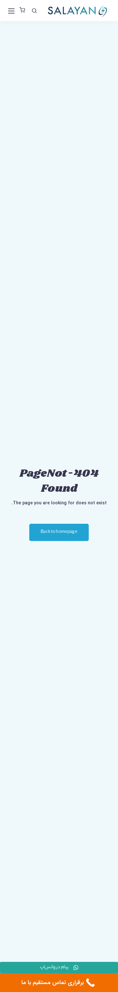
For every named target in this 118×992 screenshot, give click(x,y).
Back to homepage (59, 532)
